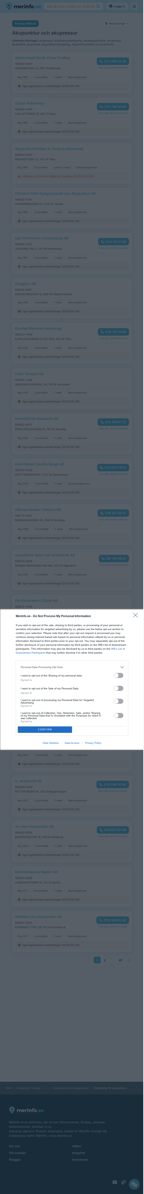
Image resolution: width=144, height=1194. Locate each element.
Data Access (72, 742)
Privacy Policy (93, 742)
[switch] (118, 675)
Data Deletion (51, 742)
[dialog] (72, 679)
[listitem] (72, 667)
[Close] (136, 616)
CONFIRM (45, 729)
